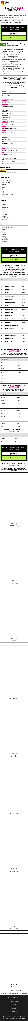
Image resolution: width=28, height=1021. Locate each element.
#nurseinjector (6, 162)
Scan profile (14, 38)
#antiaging (5, 143)
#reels (3, 243)
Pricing (14, 1004)
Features (14, 1008)
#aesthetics (5, 121)
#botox (4, 114)
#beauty (4, 102)
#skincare (4, 132)
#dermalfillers (6, 136)
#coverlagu (5, 238)
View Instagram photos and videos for (14, 993)
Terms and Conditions (14, 998)
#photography (5, 232)
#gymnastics (5, 241)
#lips (3, 95)
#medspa (4, 139)
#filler (3, 110)
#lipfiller (4, 91)
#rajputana (4, 229)
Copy (3, 44)
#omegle (4, 234)
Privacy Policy (14, 1001)
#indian (4, 236)
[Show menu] (26, 2)
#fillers (4, 117)
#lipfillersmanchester (11, 292)
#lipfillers (4, 154)
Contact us (14, 1011)
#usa (3, 231)
